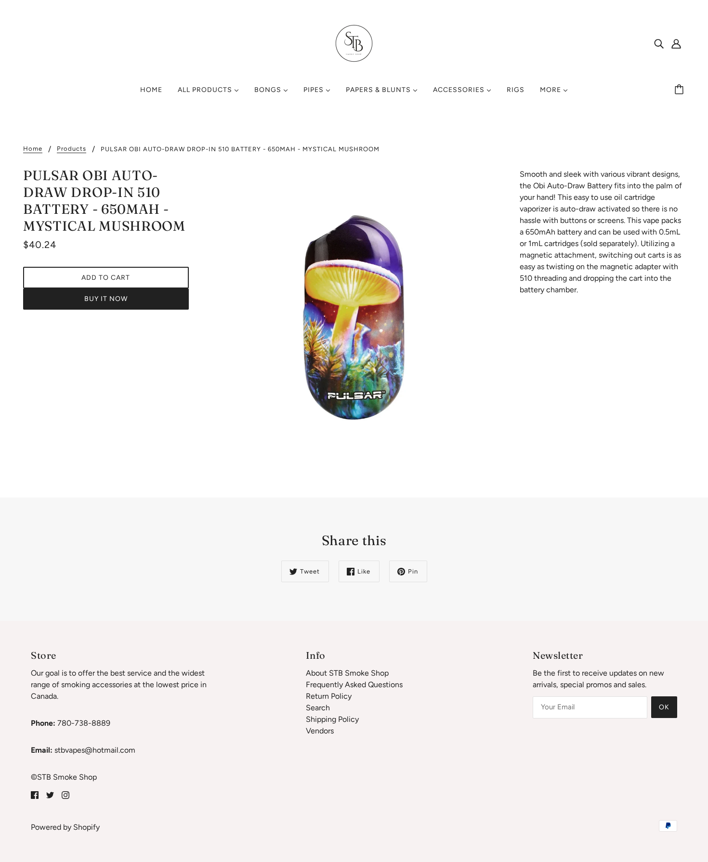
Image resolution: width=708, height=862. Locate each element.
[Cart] (681, 90)
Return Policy (329, 696)
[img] (659, 43)
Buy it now (106, 299)
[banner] (354, 42)
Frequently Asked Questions (354, 684)
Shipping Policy (332, 719)
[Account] (676, 43)
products (71, 148)
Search (318, 707)
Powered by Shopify (65, 827)
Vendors (320, 730)
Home (32, 148)
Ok (664, 707)
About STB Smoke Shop (347, 673)
